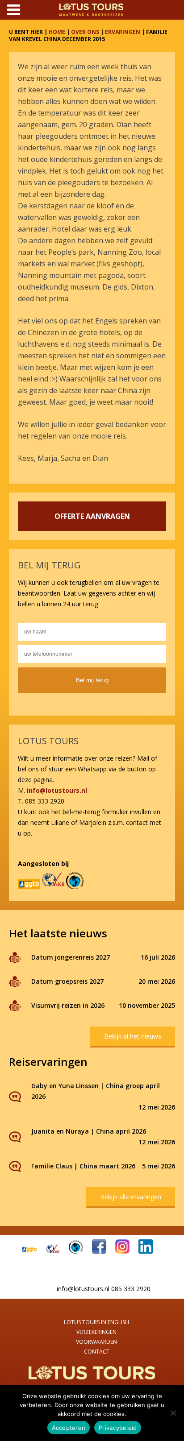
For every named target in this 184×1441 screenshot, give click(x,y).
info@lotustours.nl (57, 790)
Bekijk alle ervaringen (130, 1197)
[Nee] (172, 1412)
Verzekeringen (96, 1332)
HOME (57, 32)
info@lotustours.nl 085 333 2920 (104, 1288)
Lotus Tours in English (96, 1322)
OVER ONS (85, 32)
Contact (96, 1351)
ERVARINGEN (122, 32)
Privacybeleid (118, 1427)
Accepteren (69, 1427)
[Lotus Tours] (92, 1380)
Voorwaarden (96, 1342)
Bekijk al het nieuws (132, 1036)
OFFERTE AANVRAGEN (92, 516)
